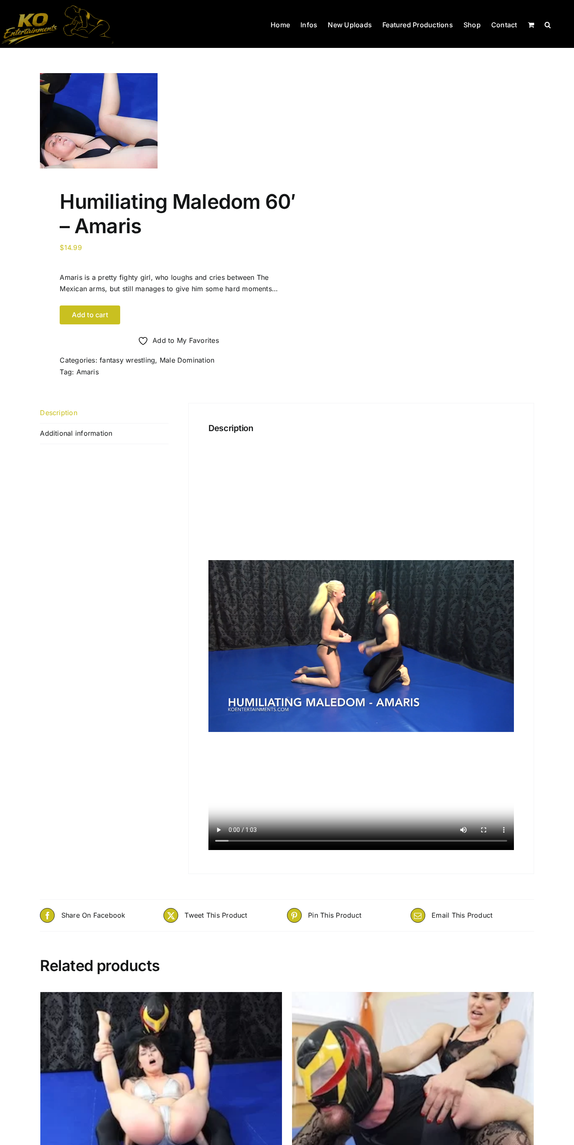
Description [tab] (58, 412)
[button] (548, 24)
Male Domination (187, 360)
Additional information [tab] (76, 433)
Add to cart (90, 315)
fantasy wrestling (127, 360)
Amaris (87, 372)
